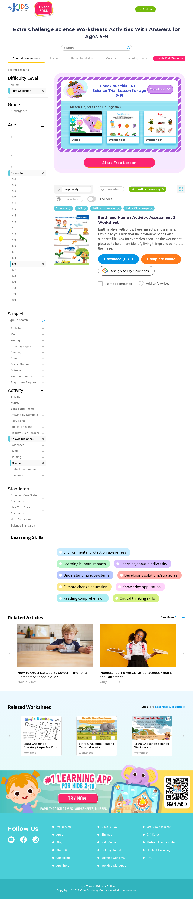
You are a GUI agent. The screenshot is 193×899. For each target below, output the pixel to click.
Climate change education (85, 586)
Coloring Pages (21, 346)
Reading (16, 352)
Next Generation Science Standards (23, 522)
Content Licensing (159, 850)
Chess (15, 358)
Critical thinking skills (137, 598)
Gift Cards (153, 834)
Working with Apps (114, 865)
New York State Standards (20, 510)
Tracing (16, 396)
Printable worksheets (26, 58)
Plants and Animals (26, 469)
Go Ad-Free (145, 9)
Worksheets (64, 827)
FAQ (149, 858)
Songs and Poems (22, 408)
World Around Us (22, 376)
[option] (55, 654)
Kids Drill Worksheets (173, 58)
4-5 (14, 215)
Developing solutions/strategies (150, 575)
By (58, 189)
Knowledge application (141, 586)
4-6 (14, 221)
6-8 (14, 276)
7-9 (14, 294)
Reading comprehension (84, 598)
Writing (15, 340)
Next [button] (183, 654)
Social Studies (20, 364)
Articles (180, 617)
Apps (59, 834)
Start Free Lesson (119, 162)
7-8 (14, 288)
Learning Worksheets (170, 707)
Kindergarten (19, 111)
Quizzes (111, 58)
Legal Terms (86, 886)
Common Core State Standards (24, 498)
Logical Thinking (21, 427)
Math (14, 334)
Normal (15, 84)
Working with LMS (113, 858)
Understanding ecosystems (86, 575)
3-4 (14, 179)
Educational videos (83, 58)
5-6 (14, 245)
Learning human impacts (84, 563)
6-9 (14, 282)
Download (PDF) (118, 259)
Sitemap (107, 834)
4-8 (14, 233)
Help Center (109, 842)
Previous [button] (10, 654)
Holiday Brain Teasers (25, 433)
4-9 (14, 239)
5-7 (14, 252)
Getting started (111, 850)
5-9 (14, 264)
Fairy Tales (18, 421)
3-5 (14, 185)
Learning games (137, 58)
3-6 (14, 191)
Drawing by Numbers (24, 414)
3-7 (14, 197)
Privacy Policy (105, 886)
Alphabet (16, 328)
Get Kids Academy (159, 827)
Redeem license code (161, 842)
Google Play (109, 827)
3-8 (14, 203)
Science (16, 370)
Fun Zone (17, 475)
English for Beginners (25, 382)
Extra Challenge (21, 91)
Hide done (105, 199)
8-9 (14, 300)
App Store (62, 865)
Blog (59, 842)
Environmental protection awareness (94, 552)
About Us (62, 850)
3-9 (14, 209)
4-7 (14, 227)
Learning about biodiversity (144, 563)
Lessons (55, 58)
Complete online (161, 259)
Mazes (15, 402)
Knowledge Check (22, 439)
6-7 (14, 270)
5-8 (14, 258)
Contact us (63, 858)
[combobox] (76, 189)
